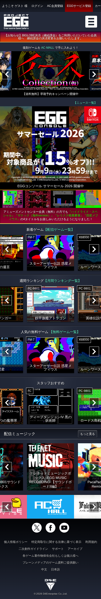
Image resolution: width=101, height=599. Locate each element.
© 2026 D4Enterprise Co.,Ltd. (50, 593)
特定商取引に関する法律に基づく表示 (56, 541)
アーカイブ (75, 548)
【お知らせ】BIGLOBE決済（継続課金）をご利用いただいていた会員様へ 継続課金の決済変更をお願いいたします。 (50, 37)
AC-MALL (47, 47)
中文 (44, 569)
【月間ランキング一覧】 (62, 281)
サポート (58, 548)
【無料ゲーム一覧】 (64, 332)
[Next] (94, 74)
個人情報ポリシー (15, 541)
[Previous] (7, 74)
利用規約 (91, 541)
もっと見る (87, 434)
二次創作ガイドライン (33, 548)
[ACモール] (50, 507)
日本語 (55, 569)
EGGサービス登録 (79, 6)
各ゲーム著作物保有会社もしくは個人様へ (50, 555)
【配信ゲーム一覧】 (59, 229)
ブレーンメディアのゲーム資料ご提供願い (50, 562)
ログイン (37, 6)
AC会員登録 (55, 6)
